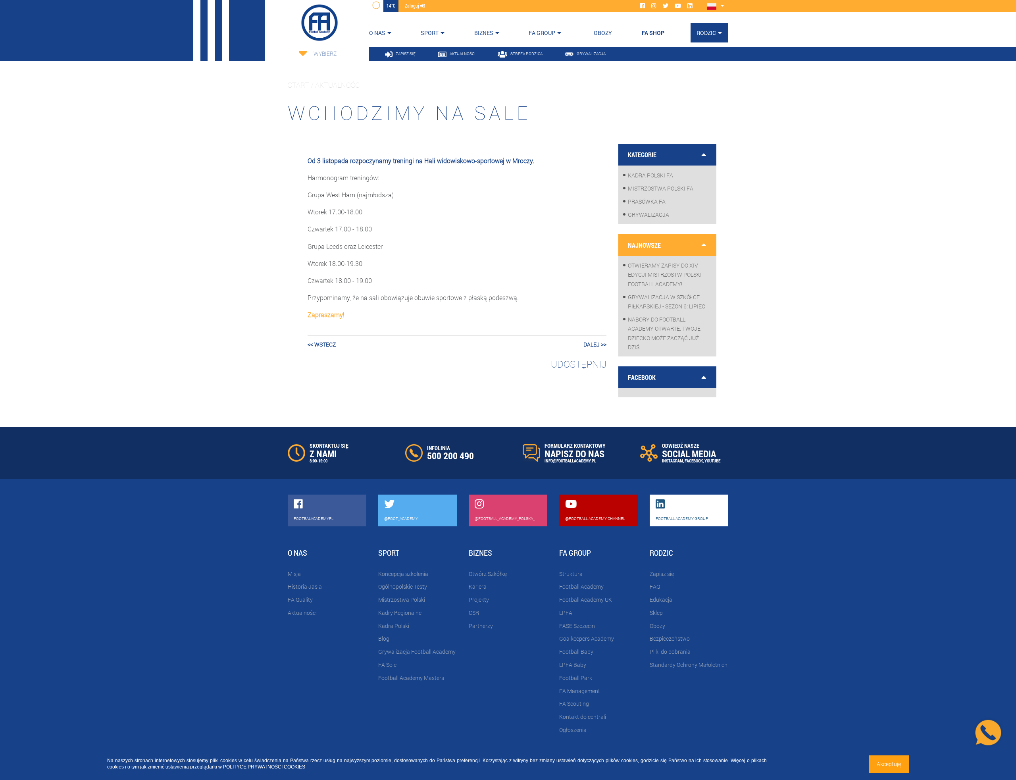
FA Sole (387, 664)
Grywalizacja (648, 214)
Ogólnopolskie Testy (402, 586)
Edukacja (661, 599)
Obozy (657, 626)
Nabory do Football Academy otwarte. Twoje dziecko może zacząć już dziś (664, 333)
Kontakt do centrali (582, 716)
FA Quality (300, 599)
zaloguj (412, 5)
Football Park (575, 678)
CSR (474, 612)
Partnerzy (481, 626)
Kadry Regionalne (399, 612)
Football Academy (581, 586)
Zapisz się (662, 574)
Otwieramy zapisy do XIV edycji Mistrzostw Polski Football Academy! (665, 274)
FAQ (655, 586)
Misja (294, 574)
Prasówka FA (647, 201)
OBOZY (603, 33)
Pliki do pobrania (670, 651)
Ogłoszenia (573, 730)
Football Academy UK (585, 599)
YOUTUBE (712, 461)
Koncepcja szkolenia (403, 574)
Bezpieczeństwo (670, 638)
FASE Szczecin (577, 626)
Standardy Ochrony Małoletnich (688, 664)
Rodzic (706, 33)
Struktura (571, 574)
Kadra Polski (393, 626)
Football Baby (576, 651)
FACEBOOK (694, 461)
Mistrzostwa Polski (401, 599)
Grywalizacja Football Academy (417, 651)
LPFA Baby (572, 664)
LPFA (565, 612)
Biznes (483, 33)
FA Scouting (574, 703)
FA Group (542, 33)
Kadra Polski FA (650, 175)
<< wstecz (322, 344)
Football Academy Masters (411, 678)
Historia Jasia (305, 586)
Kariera (478, 586)
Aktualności (302, 612)
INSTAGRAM (672, 461)
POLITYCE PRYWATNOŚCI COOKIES (264, 767)
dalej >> (594, 344)
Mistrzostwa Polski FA (660, 188)
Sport (430, 33)
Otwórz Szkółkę (488, 574)
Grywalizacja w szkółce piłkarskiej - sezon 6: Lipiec (666, 301)
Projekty (479, 599)
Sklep (656, 612)
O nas (377, 33)
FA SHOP (653, 33)
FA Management (579, 691)
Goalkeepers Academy (586, 638)
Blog (383, 638)
